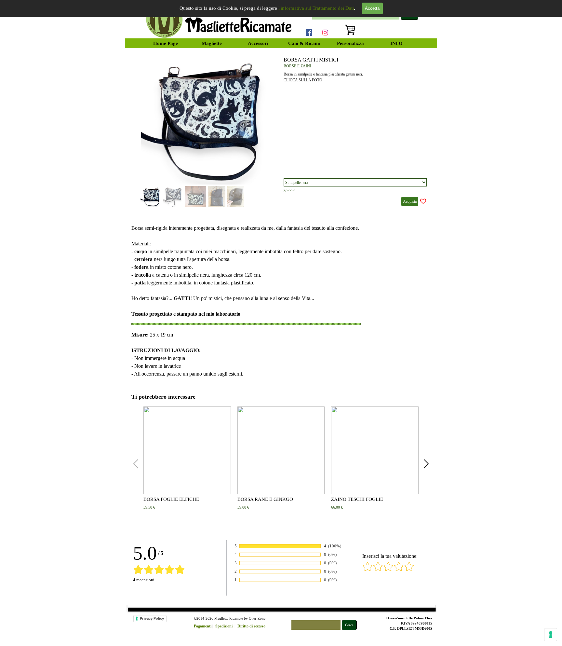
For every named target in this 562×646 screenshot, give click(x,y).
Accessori (258, 43)
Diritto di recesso (251, 626)
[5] (409, 570)
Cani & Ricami (304, 43)
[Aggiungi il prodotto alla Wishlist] (423, 201)
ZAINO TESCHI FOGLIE (357, 499)
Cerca (349, 625)
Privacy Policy (152, 618)
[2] (378, 570)
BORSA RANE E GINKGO (265, 499)
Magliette (212, 43)
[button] (268, 118)
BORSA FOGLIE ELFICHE (171, 499)
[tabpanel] (281, 301)
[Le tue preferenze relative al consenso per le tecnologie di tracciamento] (550, 634)
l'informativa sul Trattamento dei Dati (316, 8)
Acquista (410, 201)
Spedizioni (224, 626)
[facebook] (309, 32)
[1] (367, 570)
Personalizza (350, 43)
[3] (388, 570)
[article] (281, 131)
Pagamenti (202, 626)
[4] (399, 570)
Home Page (165, 43)
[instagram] (325, 32)
